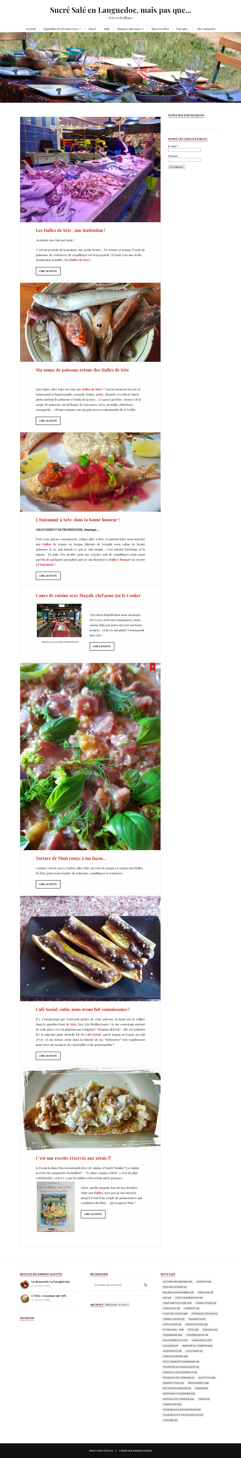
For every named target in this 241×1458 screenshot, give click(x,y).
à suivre (170, 1420)
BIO (167, 1298)
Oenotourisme (175, 1356)
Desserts (197, 1319)
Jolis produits (175, 1340)
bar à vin (205, 1292)
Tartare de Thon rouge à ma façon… (71, 858)
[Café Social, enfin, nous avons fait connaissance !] (90, 948)
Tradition (172, 1404)
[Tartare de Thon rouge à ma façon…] (90, 756)
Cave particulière (177, 1303)
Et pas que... (173, 1329)
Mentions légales (101, 1450)
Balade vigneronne (178, 1292)
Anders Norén (142, 1450)
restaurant (198, 1383)
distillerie (172, 1324)
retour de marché (177, 1388)
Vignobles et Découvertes (183, 1415)
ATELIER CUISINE (174, 1287)
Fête (193, 1329)
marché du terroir (197, 1346)
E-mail (173, 146)
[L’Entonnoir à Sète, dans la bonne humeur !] (90, 471)
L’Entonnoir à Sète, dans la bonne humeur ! (78, 519)
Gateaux (210, 1329)
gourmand (172, 1335)
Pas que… (183, 29)
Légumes (170, 1346)
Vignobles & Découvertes (60, 29)
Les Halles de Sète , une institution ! (70, 230)
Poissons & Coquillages (181, 1367)
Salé (107, 29)
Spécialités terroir (178, 1399)
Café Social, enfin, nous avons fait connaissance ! (82, 1009)
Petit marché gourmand (181, 1361)
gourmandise (197, 1335)
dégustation (196, 1324)
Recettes (207, 1377)
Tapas (204, 1399)
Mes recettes (160, 29)
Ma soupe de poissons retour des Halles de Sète (82, 370)
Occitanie (194, 1351)
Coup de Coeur (175, 1313)
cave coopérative (189, 1298)
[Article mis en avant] (152, 666)
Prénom (173, 156)
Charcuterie (206, 1303)
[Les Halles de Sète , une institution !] (90, 169)
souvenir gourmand (179, 1393)
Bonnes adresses (129, 29)
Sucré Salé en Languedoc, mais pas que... (120, 10)
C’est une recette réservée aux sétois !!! (73, 1158)
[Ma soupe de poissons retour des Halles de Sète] (90, 322)
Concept (191, 1308)
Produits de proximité (180, 1372)
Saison (201, 1388)
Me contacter (206, 29)
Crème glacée (173, 1319)
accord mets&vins (177, 1281)
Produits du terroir (178, 1377)
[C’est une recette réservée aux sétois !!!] (90, 1108)
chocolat (171, 1308)
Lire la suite (48, 271)
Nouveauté (172, 1351)
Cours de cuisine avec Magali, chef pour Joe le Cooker (88, 595)
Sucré (92, 29)
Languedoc (202, 1340)
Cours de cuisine (204, 1313)
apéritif (204, 1281)
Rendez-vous (173, 1383)
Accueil (30, 29)
